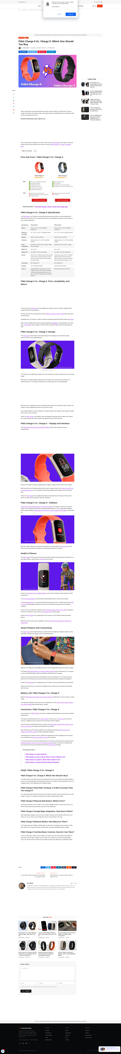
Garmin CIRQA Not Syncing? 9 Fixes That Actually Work (96, 109)
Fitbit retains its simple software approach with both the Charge (36, 506)
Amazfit (67, 1039)
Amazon (72, 319)
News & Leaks (48, 1039)
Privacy (88, 1050)
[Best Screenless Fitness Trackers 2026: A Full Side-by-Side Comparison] (67, 926)
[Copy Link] (13, 112)
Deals (99, 5)
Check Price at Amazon (39, 200)
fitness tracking (51, 744)
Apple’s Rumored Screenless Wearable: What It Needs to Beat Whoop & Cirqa (96, 102)
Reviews (47, 1030)
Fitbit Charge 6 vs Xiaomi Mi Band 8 (36, 754)
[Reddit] (13, 109)
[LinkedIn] (13, 100)
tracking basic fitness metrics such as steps (56, 609)
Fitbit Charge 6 (54, 144)
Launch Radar (79, 6)
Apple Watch (68, 1032)
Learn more (84, 35)
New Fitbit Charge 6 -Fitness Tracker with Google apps (51, 206)
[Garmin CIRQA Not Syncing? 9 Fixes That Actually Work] (85, 109)
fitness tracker (64, 546)
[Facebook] (13, 94)
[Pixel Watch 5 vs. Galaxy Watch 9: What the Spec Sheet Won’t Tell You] (27, 926)
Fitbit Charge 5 (35, 713)
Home (39, 6)
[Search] (93, 6)
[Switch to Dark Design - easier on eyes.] (95, 6)
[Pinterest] (13, 103)
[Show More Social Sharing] (57, 52)
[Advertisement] (60, 23)
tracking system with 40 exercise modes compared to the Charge (50, 510)
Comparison (24, 9)
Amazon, (55, 323)
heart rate (42, 559)
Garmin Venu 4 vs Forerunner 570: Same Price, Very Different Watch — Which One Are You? (27, 954)
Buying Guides (48, 1035)
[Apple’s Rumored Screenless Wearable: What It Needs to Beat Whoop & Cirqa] (85, 101)
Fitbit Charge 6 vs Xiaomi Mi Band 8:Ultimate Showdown (42, 762)
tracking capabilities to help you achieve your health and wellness (37, 743)
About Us (87, 1030)
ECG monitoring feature (29, 598)
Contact (87, 1032)
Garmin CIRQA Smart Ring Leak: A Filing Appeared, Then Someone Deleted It (96, 118)
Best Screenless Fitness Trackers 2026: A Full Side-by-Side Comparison (66, 934)
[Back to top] (101, 1050)
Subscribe (70, 14)
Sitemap (96, 1050)
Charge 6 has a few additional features (37, 593)
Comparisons (48, 1032)
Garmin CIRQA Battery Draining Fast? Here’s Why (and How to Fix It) (47, 934)
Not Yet (59, 14)
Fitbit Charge (56, 142)
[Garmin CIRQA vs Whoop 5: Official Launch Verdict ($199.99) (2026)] (67, 945)
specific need (61, 718)
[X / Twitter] (29, 1043)
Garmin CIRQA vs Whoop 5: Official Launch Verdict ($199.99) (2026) (66, 954)
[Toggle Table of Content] (34, 151)
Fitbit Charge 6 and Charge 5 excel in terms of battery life (39, 697)
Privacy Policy (88, 1035)
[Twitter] (13, 97)
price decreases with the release (40, 737)
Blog (27, 37)
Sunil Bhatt (26, 47)
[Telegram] (13, 106)
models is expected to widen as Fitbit (55, 313)
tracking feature (30, 602)
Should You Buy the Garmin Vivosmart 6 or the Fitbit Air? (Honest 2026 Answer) (46, 954)
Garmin (67, 1030)
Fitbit (66, 1037)
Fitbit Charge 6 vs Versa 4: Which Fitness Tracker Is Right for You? (45, 757)
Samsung (67, 1035)
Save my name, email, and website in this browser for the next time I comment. (39, 986)
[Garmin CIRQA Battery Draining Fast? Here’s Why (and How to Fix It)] (47, 926)
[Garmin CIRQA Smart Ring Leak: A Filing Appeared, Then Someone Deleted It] (85, 117)
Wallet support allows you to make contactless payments (41, 671)
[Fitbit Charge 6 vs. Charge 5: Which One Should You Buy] (47, 71)
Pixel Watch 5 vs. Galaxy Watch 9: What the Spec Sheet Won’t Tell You (27, 934)
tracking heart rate (46, 611)
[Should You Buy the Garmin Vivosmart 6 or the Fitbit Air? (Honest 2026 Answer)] (47, 945)
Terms (92, 1050)
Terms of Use (88, 1037)
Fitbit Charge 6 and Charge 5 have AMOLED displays (36, 427)
